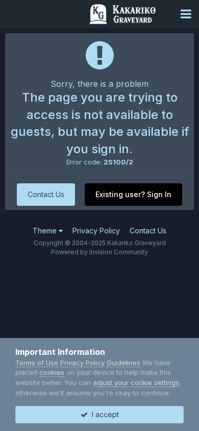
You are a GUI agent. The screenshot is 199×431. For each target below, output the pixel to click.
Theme (46, 230)
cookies (51, 372)
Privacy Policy (96, 230)
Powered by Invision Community (99, 252)
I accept (103, 414)
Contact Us (46, 194)
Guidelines (123, 362)
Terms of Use (36, 362)
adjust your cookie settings (136, 382)
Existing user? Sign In (133, 194)
